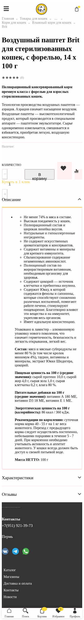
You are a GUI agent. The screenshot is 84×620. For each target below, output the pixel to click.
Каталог (10, 570)
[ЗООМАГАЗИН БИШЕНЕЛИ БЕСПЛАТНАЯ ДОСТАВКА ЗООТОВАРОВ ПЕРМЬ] (13, 511)
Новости (10, 597)
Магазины (11, 577)
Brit (4, 26)
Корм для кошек (14, 22)
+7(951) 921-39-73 (17, 525)
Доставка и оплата (18, 583)
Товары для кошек (33, 18)
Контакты (11, 590)
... (56, 18)
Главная (8, 18)
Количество (11, 165)
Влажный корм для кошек (51, 22)
